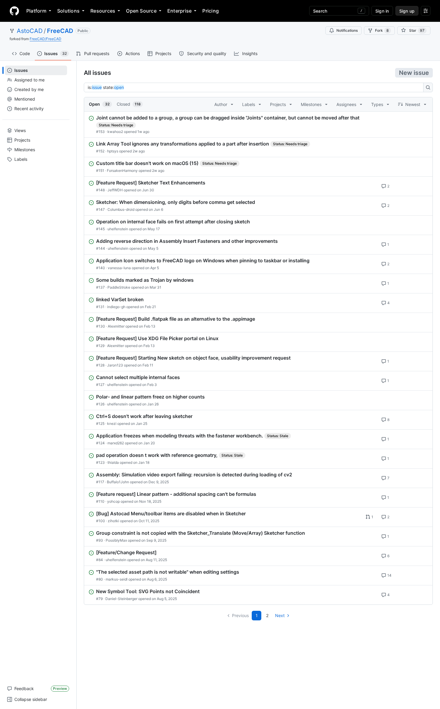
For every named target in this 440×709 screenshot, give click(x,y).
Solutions (68, 11)
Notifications (347, 30)
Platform (36, 11)
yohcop (113, 501)
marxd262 (115, 443)
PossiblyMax (116, 540)
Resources (102, 11)
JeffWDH (115, 190)
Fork (382, 30)
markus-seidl (117, 579)
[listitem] (258, 124)
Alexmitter (116, 326)
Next (280, 615)
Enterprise (179, 11)
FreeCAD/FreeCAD (45, 39)
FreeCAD (60, 30)
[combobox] (255, 87)
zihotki (113, 521)
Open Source (141, 11)
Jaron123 (115, 365)
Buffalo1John (118, 482)
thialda (113, 462)
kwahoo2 (115, 131)
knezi (111, 423)
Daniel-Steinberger (121, 598)
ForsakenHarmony (122, 170)
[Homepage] (14, 11)
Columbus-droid (120, 209)
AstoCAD (30, 30)
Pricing (210, 11)
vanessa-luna (119, 268)
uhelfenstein (117, 229)
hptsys (112, 151)
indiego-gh (116, 306)
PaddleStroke (118, 287)
